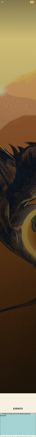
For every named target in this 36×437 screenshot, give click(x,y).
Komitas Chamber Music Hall (14, 384)
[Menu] (2, 2)
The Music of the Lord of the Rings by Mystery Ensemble (16, 376)
